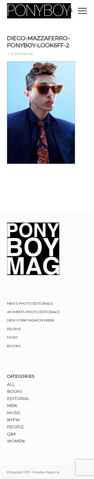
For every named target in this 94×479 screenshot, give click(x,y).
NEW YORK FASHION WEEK (30, 320)
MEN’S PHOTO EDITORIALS (30, 303)
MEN (12, 405)
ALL (11, 384)
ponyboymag (24, 53)
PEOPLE (14, 329)
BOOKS (14, 346)
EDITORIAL (18, 398)
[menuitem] (67, 10)
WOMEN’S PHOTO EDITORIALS (33, 312)
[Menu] (80, 10)
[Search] (67, 10)
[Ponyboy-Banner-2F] (39, 10)
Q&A (11, 433)
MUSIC (13, 337)
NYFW (13, 419)
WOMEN (16, 441)
